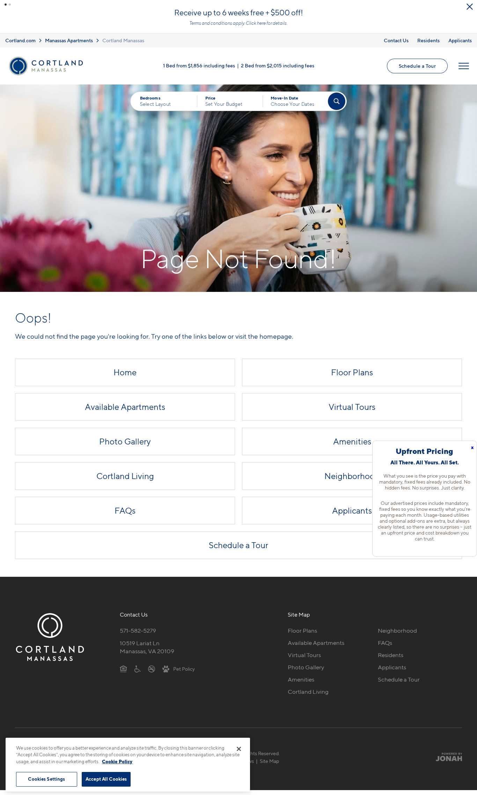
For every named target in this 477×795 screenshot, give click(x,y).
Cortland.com (20, 40)
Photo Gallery (125, 441)
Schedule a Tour (417, 66)
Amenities (352, 441)
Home (125, 372)
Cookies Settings (46, 779)
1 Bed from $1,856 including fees (199, 65)
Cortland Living (125, 476)
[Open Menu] (463, 66)
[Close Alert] (469, 6)
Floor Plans (352, 372)
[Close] (239, 749)
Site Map (269, 761)
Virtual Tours (352, 407)
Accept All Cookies (106, 779)
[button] (6, 4)
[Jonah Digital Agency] (446, 757)
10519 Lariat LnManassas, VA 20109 (147, 647)
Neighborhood (352, 476)
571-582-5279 (138, 630)
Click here (256, 23)
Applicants (460, 40)
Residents (428, 40)
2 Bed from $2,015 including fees (277, 65)
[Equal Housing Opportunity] (123, 668)
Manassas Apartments (69, 40)
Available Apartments (125, 407)
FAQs (125, 511)
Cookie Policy (117, 761)
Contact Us (396, 40)
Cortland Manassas (123, 40)
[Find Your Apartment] (336, 101)
